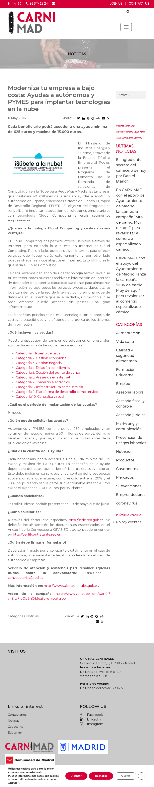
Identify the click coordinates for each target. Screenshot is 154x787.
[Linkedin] (14, 3)
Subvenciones (128, 486)
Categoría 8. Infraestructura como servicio (49, 387)
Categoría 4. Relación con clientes (43, 368)
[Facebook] (9, 3)
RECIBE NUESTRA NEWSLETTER (132, 132)
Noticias (13, 720)
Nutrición (124, 451)
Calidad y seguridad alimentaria (126, 355)
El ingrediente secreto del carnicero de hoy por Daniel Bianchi (131, 170)
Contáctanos (17, 714)
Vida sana (125, 341)
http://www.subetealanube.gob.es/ (71, 586)
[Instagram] (19, 3)
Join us (116, 3)
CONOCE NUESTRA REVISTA (130, 138)
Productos (125, 460)
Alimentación (128, 333)
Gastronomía (128, 469)
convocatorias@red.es (25, 578)
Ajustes (125, 776)
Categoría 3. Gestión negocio (39, 363)
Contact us (139, 3)
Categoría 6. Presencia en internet (43, 377)
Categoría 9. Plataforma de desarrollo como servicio (57, 392)
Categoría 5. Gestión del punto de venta (48, 372)
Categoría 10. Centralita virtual (40, 397)
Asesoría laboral (130, 392)
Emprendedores (130, 494)
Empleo (123, 383)
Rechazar (101, 776)
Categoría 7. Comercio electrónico (43, 382)
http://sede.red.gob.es (86, 520)
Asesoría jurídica (131, 415)
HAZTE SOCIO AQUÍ (126, 126)
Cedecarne (15, 726)
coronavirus (126, 503)
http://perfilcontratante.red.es (37, 534)
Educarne (15, 732)
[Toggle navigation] (126, 27)
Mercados (125, 477)
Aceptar (76, 776)
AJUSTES (13, 783)
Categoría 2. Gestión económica (41, 358)
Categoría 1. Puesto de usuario (40, 353)
